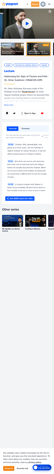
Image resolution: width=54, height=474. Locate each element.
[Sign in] (43, 4)
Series (8, 65)
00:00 (10, 144)
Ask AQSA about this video (21, 198)
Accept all (9, 468)
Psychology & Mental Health (26, 65)
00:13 (10, 161)
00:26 (10, 184)
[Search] (27, 4)
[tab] (12, 128)
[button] (27, 23)
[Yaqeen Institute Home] (10, 4)
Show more (8, 105)
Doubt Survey (28, 91)
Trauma (44, 65)
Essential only (22, 468)
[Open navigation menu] (49, 4)
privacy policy (34, 462)
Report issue (46, 136)
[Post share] (14, 113)
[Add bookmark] (7, 113)
